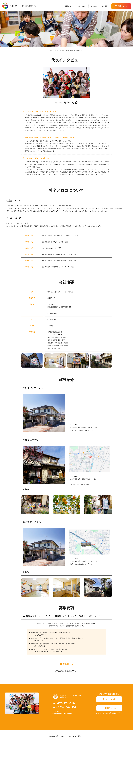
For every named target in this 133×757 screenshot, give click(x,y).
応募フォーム (122, 6)
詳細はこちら (68, 664)
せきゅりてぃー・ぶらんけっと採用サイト (61, 50)
